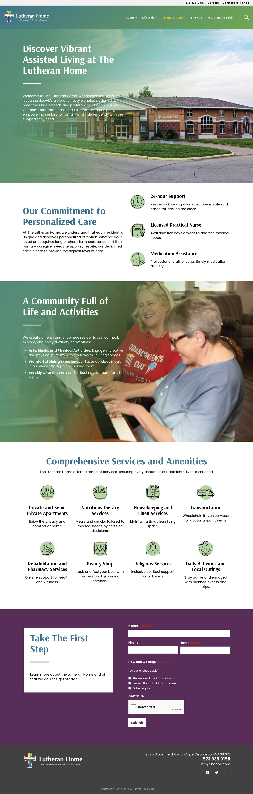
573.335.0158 (194, 3)
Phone (133, 642)
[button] (246, 17)
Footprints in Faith (220, 17)
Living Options (172, 17)
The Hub (196, 17)
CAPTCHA (136, 696)
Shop (245, 3)
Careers (213, 3)
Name (140, 626)
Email (191, 642)
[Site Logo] (27, 17)
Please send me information (153, 678)
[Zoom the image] (53, 755)
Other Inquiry (142, 688)
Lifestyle (148, 17)
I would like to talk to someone (154, 683)
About (130, 17)
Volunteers (230, 3)
